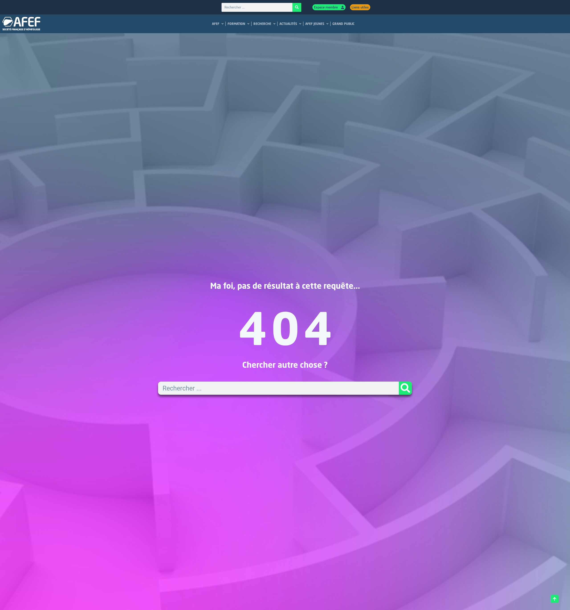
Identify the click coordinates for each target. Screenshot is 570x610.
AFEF (215, 24)
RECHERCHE (262, 24)
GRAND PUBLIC (343, 24)
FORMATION (236, 24)
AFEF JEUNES (314, 24)
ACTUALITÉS (288, 24)
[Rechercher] (296, 7)
